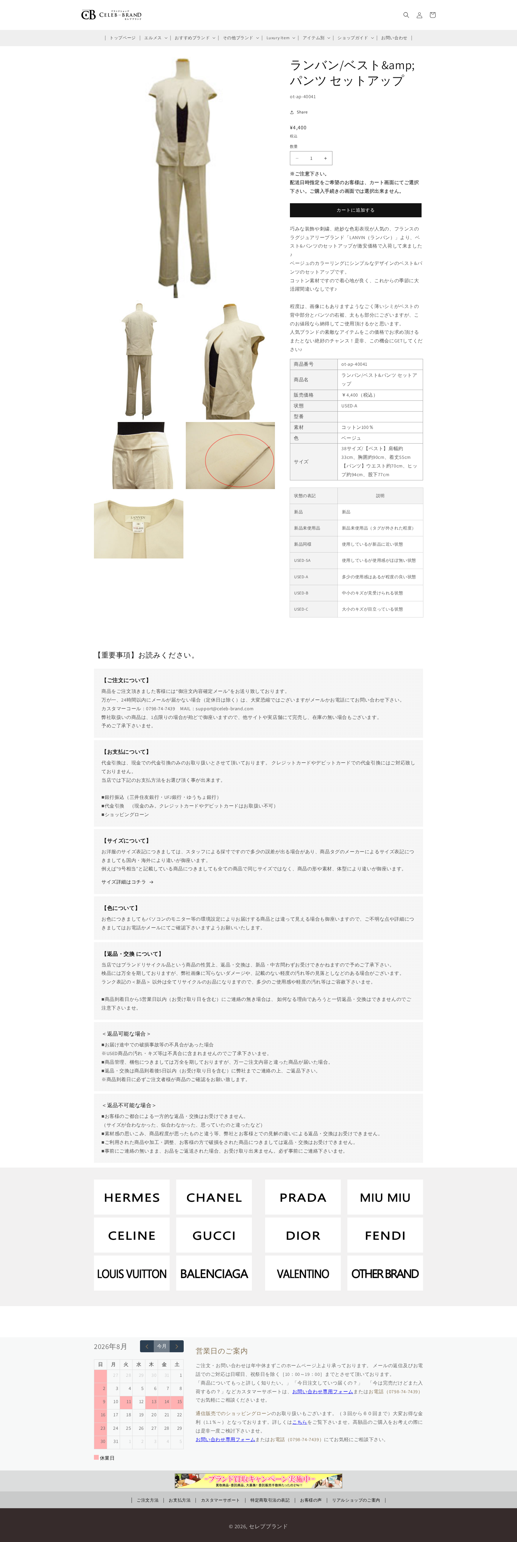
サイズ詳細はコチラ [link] (123, 882)
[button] (155, 37)
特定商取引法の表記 (270, 1500)
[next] (177, 1346)
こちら (299, 1422)
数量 (294, 146)
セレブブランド (268, 1526)
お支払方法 (180, 1500)
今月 (162, 1346)
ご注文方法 (148, 1500)
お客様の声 (311, 1500)
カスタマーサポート (220, 1500)
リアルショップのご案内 (356, 1500)
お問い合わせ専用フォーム (322, 1391)
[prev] (147, 1346)
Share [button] (302, 112)
